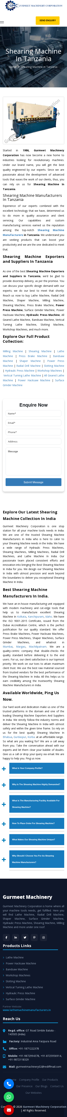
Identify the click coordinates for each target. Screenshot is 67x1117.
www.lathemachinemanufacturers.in (27, 1010)
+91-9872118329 (18, 1059)
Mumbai (8, 646)
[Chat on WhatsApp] (9, 1097)
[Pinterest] (34, 937)
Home (12, 67)
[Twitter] (24, 937)
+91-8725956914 (51, 1056)
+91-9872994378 (29, 1056)
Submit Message (33, 482)
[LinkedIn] (15, 937)
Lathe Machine (15, 957)
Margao (20, 646)
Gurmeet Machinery (27, 897)
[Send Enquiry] (9, 1110)
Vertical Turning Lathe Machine (22, 375)
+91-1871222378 (28, 1048)
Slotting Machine (54, 365)
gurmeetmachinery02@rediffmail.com (38, 1066)
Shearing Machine (40, 351)
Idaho (48, 616)
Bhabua (7, 737)
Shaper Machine (30, 361)
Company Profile (29, 1079)
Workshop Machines (49, 370)
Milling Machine (13, 351)
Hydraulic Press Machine (19, 370)
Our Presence (24, 1086)
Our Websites (33, 1092)
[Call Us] (9, 1084)
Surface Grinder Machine (20, 999)
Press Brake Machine (33, 356)
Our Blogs (41, 1086)
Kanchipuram (36, 616)
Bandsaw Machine (17, 969)
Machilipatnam (38, 646)
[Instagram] (43, 937)
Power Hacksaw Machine (34, 380)
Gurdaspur (20, 737)
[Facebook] (6, 937)
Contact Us (57, 1086)
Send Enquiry (47, 20)
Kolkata (21, 616)
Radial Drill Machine (28, 365)
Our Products (50, 1079)
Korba (31, 737)
